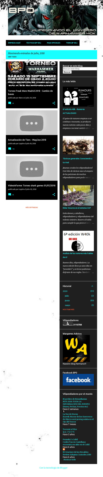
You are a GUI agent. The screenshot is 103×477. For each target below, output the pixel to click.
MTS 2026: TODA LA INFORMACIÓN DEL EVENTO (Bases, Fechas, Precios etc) (76, 404)
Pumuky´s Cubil (70, 439)
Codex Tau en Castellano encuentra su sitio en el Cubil (76, 443)
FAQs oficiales (53, 43)
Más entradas (32, 207)
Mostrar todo (69, 459)
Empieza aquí (14, 43)
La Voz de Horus (70, 414)
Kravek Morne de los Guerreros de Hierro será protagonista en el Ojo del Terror (78, 419)
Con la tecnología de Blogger (53, 468)
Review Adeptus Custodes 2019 (77, 454)
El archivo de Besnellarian (75, 399)
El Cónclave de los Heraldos (75, 452)
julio (67, 296)
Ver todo (12, 57)
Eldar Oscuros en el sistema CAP (77, 208)
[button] (53, 103)
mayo (67, 305)
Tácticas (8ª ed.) (33, 43)
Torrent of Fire (70, 429)
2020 (65, 291)
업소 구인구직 (68, 432)
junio (67, 300)
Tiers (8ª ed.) (71, 43)
